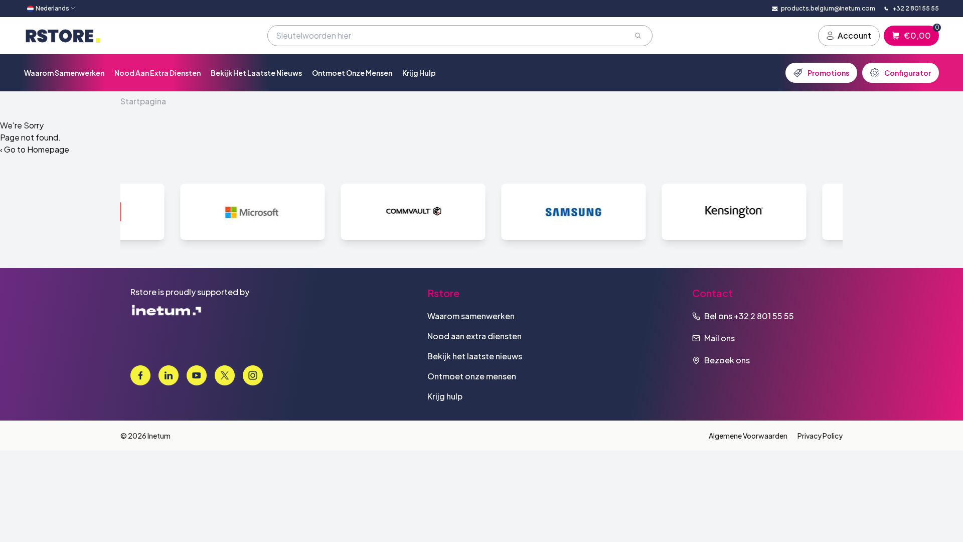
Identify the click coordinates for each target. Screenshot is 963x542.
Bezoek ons (727, 360)
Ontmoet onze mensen (352, 72)
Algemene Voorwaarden (748, 435)
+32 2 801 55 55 (764, 316)
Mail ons (719, 338)
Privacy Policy (820, 435)
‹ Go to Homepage (34, 149)
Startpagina (143, 101)
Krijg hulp (419, 72)
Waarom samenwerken (64, 72)
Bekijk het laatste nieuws (256, 72)
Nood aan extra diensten (157, 72)
